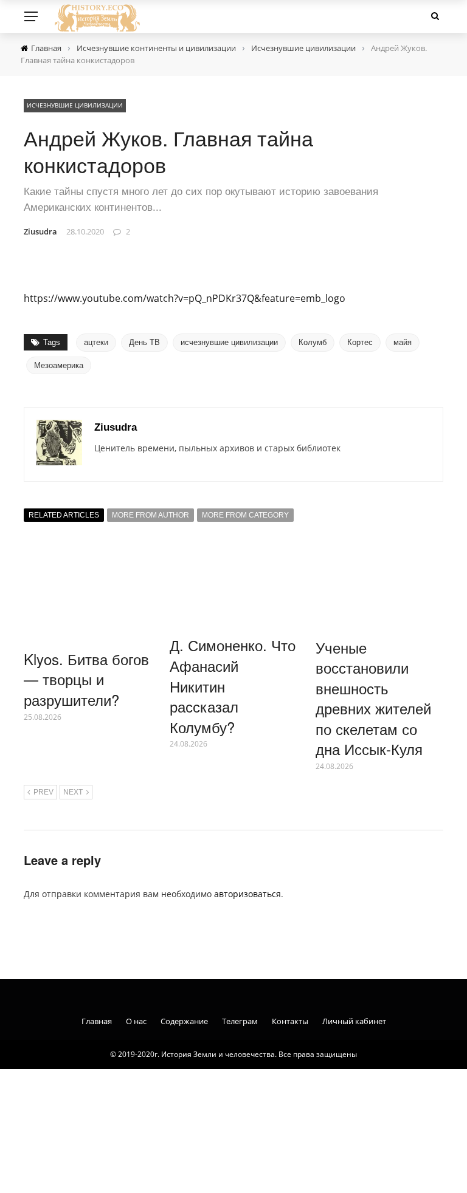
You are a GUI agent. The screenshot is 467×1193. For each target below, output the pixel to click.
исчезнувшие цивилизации (229, 342)
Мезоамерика (58, 365)
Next (73, 792)
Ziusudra (40, 231)
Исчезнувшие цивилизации (75, 105)
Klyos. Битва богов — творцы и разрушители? (86, 679)
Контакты (290, 1021)
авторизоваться (247, 894)
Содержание (184, 1021)
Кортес (360, 342)
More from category (245, 515)
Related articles (64, 515)
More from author (150, 515)
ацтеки (96, 342)
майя (402, 342)
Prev (43, 792)
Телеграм (240, 1021)
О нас (136, 1021)
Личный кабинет (354, 1021)
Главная (96, 1021)
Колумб (313, 342)
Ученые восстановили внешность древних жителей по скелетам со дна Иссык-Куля (373, 698)
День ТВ (144, 342)
